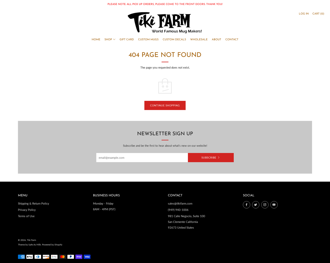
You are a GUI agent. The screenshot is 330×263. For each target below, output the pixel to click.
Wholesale (199, 39)
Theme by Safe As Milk (29, 244)
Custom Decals (174, 39)
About (216, 39)
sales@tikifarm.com (180, 203)
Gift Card (127, 39)
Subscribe (208, 157)
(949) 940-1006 (178, 209)
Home (96, 39)
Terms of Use (26, 216)
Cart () (318, 13)
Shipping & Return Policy (33, 203)
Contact (231, 39)
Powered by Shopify (52, 244)
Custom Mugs (148, 39)
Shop (108, 39)
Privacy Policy (27, 209)
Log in (304, 13)
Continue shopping (165, 105)
